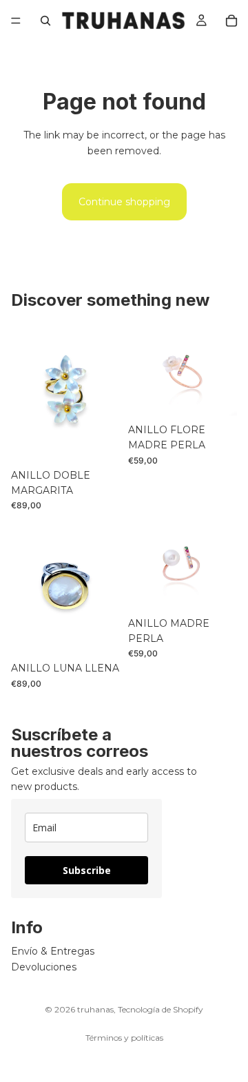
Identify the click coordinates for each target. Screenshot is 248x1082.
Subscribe (87, 869)
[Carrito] (231, 21)
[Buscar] (45, 21)
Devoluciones (43, 966)
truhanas (95, 1009)
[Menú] (16, 21)
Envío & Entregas (52, 951)
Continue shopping (124, 202)
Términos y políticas (124, 1037)
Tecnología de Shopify (160, 1009)
